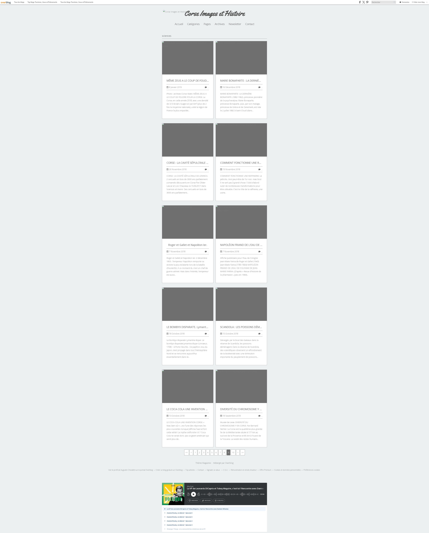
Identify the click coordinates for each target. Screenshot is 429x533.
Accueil (179, 24)
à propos (220, 500)
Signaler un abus (213, 470)
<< (186, 452)
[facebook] (360, 2)
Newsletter (235, 24)
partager (208, 500)
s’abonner (194, 500)
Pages (207, 24)
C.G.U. (225, 470)
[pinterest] (367, 2)
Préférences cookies (312, 470)
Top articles (190, 470)
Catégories (193, 24)
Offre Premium (265, 470)
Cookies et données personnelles (287, 470)
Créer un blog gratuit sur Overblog (169, 470)
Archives (220, 24)
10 (233, 452)
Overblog (229, 463)
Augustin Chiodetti (128, 470)
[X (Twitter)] (363, 2)
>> (242, 452)
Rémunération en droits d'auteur (244, 470)
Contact (249, 24)
